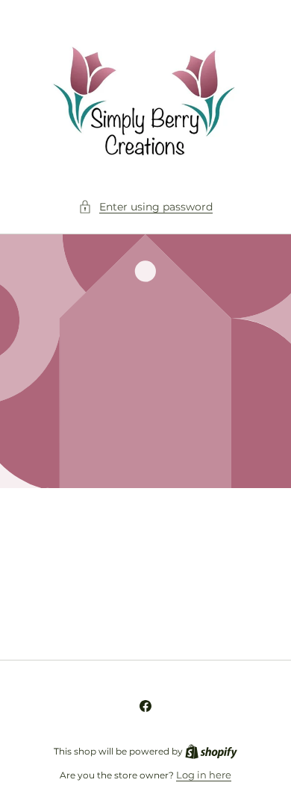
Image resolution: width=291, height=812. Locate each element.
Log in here (203, 775)
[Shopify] (211, 751)
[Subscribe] (247, 611)
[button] (145, 207)
